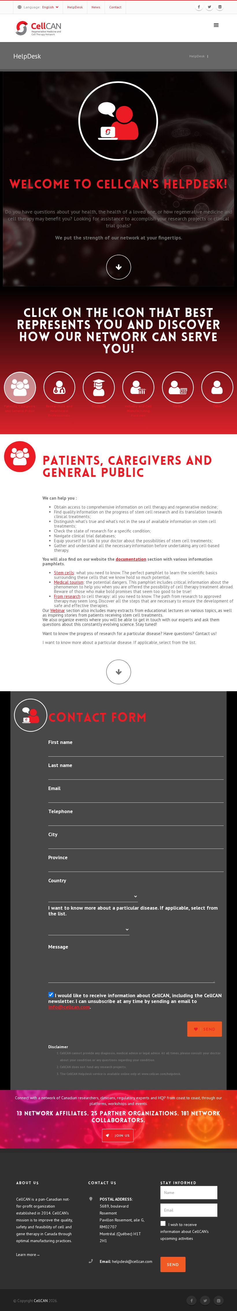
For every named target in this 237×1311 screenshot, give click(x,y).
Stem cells (64, 572)
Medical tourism (69, 582)
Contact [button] (115, 7)
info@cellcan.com (69, 1007)
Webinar (57, 610)
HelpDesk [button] (75, 7)
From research (67, 596)
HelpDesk (197, 56)
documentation (131, 559)
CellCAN (41, 1300)
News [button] (96, 7)
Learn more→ (28, 1254)
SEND (173, 1265)
